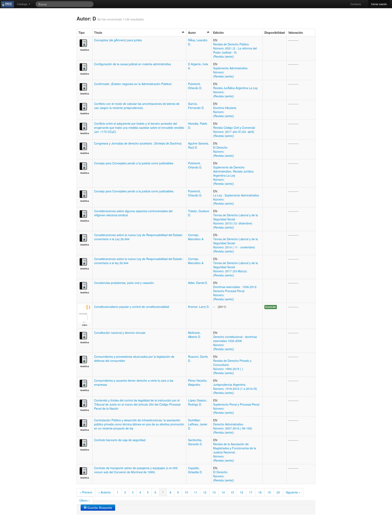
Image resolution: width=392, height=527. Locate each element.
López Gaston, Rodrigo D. (197, 402)
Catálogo (22, 4)
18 (260, 492)
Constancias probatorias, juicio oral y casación (124, 283)
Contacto (355, 4)
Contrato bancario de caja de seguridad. (120, 440)
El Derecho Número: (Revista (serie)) (223, 151)
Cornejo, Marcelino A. (196, 237)
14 (223, 492)
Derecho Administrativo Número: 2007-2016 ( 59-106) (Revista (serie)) (232, 428)
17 (250, 492)
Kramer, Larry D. (198, 307)
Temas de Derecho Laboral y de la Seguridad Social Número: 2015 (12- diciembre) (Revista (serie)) (235, 221)
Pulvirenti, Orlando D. (195, 86)
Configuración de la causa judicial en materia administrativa (132, 64)
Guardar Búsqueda (99, 508)
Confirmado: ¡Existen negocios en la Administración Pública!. (133, 84)
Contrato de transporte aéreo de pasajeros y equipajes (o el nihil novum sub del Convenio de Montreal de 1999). (135, 470)
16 (241, 492)
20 (278, 492)
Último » (84, 500)
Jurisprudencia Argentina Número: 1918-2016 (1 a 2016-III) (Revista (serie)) (235, 388)
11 (195, 492)
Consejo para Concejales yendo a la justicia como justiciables (133, 163)
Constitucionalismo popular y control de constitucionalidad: (132, 307)
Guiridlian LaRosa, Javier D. (197, 424)
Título (98, 32)
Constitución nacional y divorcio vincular (120, 333)
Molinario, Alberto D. (194, 335)
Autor (192, 32)
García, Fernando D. (196, 106)
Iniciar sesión (379, 4)
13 (214, 492)
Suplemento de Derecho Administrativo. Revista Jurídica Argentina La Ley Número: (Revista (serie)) (233, 175)
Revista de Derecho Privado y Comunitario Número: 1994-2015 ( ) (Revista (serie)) (232, 367)
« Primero (86, 492)
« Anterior (104, 492)
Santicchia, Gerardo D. (195, 442)
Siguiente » (293, 492)
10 (186, 492)
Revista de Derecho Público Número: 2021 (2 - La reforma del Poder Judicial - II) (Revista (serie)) (235, 50)
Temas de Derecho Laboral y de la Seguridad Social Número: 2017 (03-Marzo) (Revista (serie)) (235, 269)
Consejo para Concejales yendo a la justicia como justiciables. (134, 191)
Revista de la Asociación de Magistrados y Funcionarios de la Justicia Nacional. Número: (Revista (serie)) (234, 452)
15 (232, 492)
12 (204, 492)
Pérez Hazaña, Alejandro (197, 382)
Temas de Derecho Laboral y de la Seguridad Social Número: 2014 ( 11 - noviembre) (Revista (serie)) (235, 245)
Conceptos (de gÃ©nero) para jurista (118, 40)
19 (269, 492)
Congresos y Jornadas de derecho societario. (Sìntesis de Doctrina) (138, 143)
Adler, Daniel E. (198, 283)
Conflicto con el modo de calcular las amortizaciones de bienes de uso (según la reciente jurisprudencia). (136, 106)
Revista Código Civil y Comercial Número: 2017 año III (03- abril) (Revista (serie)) (234, 132)
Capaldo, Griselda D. (195, 470)
